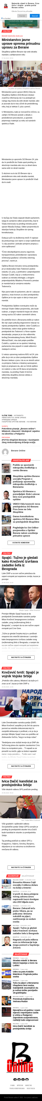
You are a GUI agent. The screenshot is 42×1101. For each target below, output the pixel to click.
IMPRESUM (20, 1085)
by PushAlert (6, 18)
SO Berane (32, 422)
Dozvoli (35, 16)
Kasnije (22, 16)
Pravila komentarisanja (17, 1088)
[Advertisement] (21, 396)
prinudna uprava (10, 420)
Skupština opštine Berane (14, 422)
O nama (12, 1085)
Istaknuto (19, 415)
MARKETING (28, 1085)
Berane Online (18, 450)
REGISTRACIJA (31, 1088)
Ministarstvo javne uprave (14, 418)
